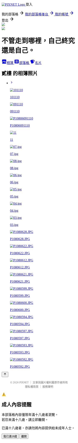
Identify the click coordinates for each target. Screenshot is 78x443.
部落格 (24, 63)
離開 (24, 436)
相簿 (10, 63)
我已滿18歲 (10, 436)
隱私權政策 (31, 386)
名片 (38, 63)
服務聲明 (47, 386)
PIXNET (24, 382)
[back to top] (5, 374)
